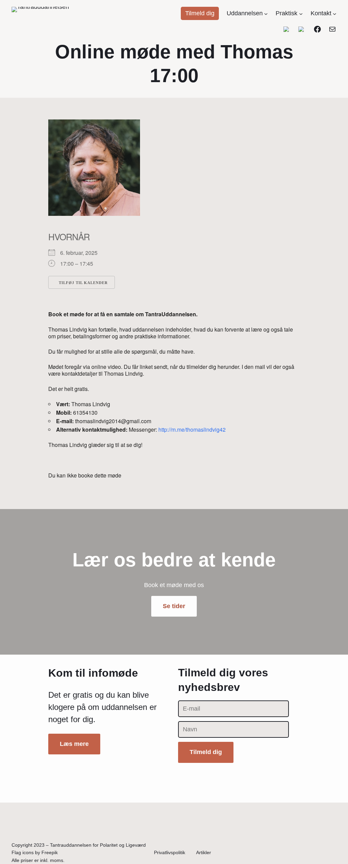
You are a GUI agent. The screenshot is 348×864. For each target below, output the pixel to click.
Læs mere (74, 743)
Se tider (174, 606)
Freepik (49, 852)
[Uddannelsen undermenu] (266, 13)
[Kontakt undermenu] (334, 13)
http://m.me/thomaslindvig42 (192, 429)
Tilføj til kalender (83, 283)
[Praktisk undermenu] (301, 13)
